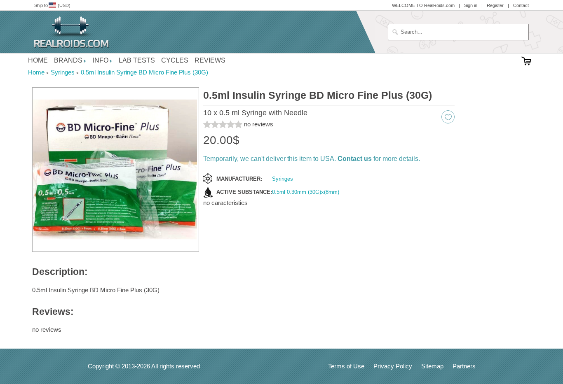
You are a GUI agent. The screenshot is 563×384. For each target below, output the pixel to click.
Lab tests (137, 60)
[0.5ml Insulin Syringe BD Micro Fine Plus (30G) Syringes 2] (115, 169)
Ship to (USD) (52, 5)
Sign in (470, 5)
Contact (521, 5)
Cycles (174, 60)
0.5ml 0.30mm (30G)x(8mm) (305, 192)
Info (100, 60)
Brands (68, 60)
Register (495, 5)
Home (38, 60)
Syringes (282, 179)
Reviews (210, 60)
